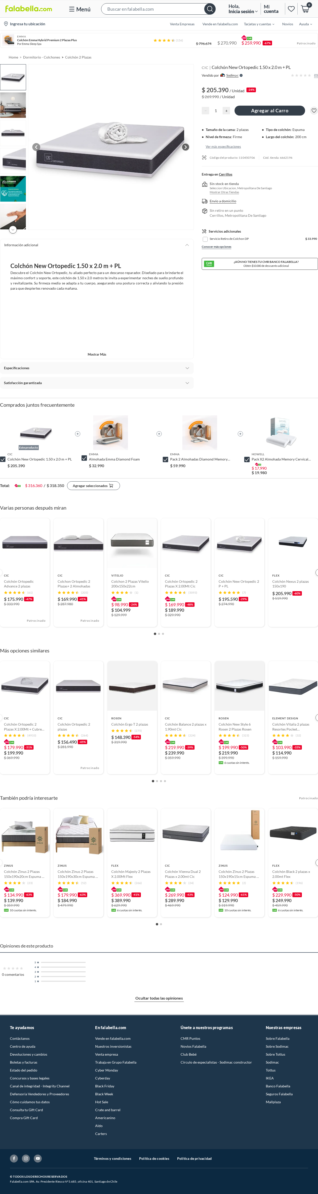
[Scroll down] (13, 230)
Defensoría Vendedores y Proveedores (39, 1094)
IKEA (270, 1078)
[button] (158, 8)
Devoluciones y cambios (28, 1054)
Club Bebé (189, 1054)
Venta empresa (106, 1054)
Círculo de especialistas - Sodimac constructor (216, 1062)
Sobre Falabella (277, 1038)
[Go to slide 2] (159, 634)
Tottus (271, 1070)
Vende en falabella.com (113, 1038)
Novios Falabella (193, 1046)
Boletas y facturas (23, 1062)
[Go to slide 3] (163, 634)
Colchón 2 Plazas (78, 57)
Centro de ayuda (22, 1046)
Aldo (99, 1126)
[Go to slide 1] (155, 634)
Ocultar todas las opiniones (159, 998)
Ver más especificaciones (223, 146)
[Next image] (186, 147)
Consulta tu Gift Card (26, 1110)
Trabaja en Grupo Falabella (115, 1062)
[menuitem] (256, 24)
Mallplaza (273, 1102)
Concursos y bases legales (29, 1078)
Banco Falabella (278, 1086)
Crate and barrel (107, 1110)
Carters (101, 1134)
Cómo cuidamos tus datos (30, 1102)
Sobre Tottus (275, 1054)
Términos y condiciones (112, 1158)
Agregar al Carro (269, 110)
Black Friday (104, 1086)
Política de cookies (154, 1158)
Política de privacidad (194, 1158)
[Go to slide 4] (165, 781)
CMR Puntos (190, 1038)
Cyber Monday (106, 1070)
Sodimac (272, 1062)
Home (13, 57)
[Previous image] (36, 147)
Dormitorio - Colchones (41, 57)
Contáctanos (20, 1038)
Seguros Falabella (279, 1094)
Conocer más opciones (216, 246)
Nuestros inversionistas (113, 1046)
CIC (205, 67)
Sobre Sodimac (277, 1046)
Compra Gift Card (24, 1118)
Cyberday (102, 1078)
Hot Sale (101, 1102)
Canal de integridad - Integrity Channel (40, 1086)
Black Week (104, 1094)
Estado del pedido (23, 1070)
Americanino (105, 1118)
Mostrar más (97, 354)
